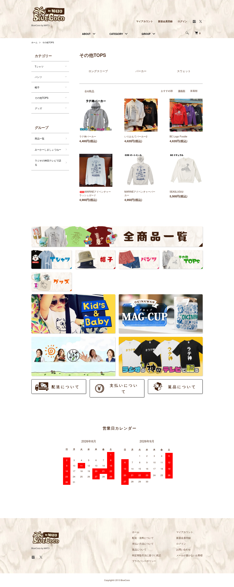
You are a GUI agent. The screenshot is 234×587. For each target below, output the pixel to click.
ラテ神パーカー (87, 136)
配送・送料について (143, 537)
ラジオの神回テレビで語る (48, 162)
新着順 (194, 90)
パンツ (38, 77)
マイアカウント (144, 21)
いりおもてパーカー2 (135, 136)
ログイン (182, 21)
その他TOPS (48, 42)
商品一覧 (39, 138)
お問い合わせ (183, 549)
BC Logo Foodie (178, 136)
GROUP (146, 34)
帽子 (37, 87)
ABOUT (86, 34)
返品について (139, 549)
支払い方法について (143, 543)
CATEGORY (116, 34)
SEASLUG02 (176, 191)
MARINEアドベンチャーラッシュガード (95, 193)
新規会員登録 (165, 21)
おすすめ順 (167, 90)
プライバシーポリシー (144, 561)
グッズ (38, 108)
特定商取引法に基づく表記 (146, 555)
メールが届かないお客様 (189, 555)
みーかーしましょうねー (48, 149)
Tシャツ (39, 66)
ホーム (34, 42)
